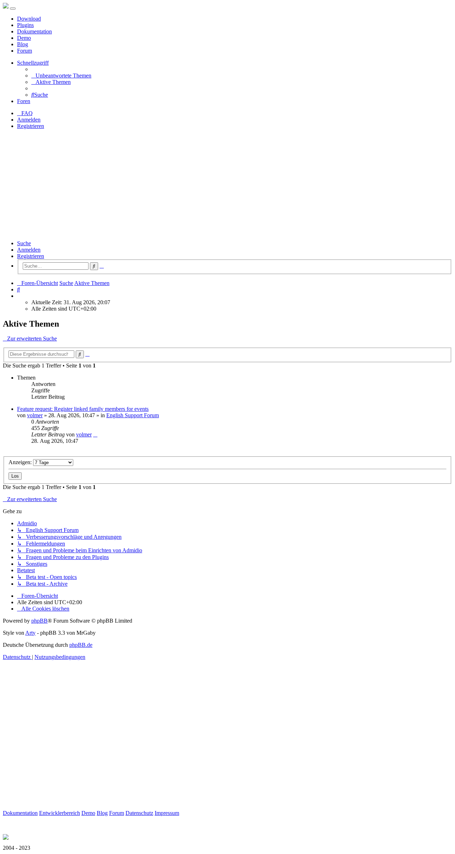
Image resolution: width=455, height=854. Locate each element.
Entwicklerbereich (59, 813)
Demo (24, 38)
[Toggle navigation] (13, 8)
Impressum (167, 813)
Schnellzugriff (33, 63)
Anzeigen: (21, 462)
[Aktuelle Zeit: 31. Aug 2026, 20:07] (19, 296)
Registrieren (30, 256)
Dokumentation (34, 31)
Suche (24, 243)
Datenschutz (139, 813)
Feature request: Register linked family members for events (83, 409)
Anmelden (29, 250)
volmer (35, 415)
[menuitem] (61, 75)
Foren (23, 101)
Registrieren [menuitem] (30, 126)
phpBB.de (80, 645)
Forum (24, 51)
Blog (22, 44)
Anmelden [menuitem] (29, 120)
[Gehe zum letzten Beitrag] (95, 434)
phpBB (39, 621)
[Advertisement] (227, 185)
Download (29, 19)
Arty (30, 633)
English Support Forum (132, 415)
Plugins (25, 25)
